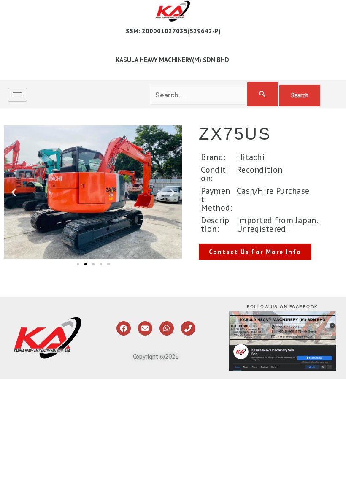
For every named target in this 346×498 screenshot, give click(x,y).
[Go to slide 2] (85, 264)
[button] (13, 192)
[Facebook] (123, 328)
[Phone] (188, 328)
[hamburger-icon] (17, 95)
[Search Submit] (262, 94)
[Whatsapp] (166, 328)
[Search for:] (215, 94)
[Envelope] (145, 328)
